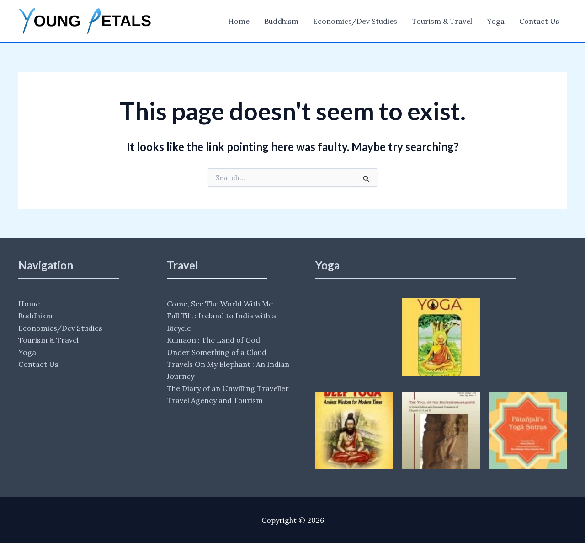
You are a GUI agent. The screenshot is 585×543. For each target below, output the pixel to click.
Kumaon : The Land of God (213, 339)
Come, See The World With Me (220, 303)
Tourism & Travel (442, 21)
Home (239, 21)
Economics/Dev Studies (355, 21)
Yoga (496, 21)
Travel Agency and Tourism (215, 400)
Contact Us (539, 21)
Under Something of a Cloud (216, 352)
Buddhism (281, 21)
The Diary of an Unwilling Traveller (228, 388)
